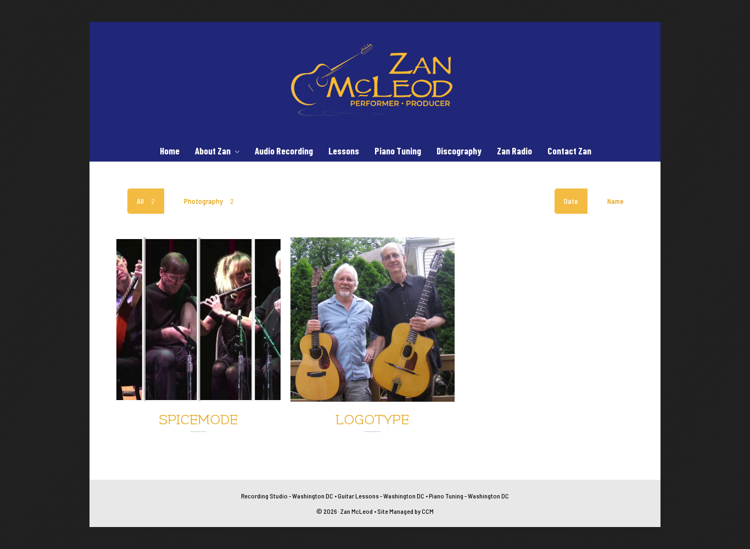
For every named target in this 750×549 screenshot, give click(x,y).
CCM (428, 511)
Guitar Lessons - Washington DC (381, 496)
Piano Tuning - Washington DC (469, 496)
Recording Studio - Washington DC (287, 496)
